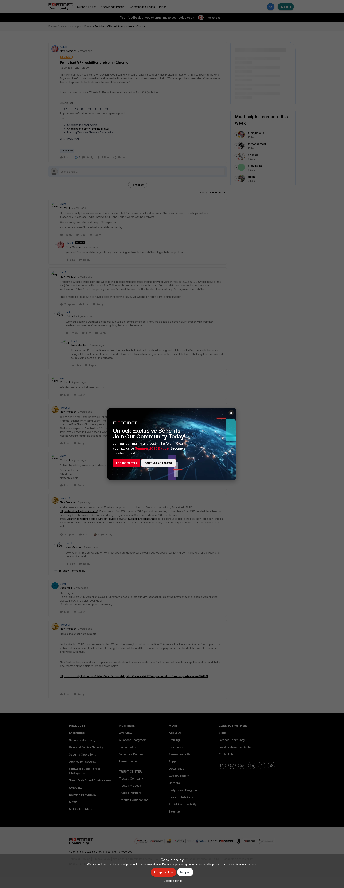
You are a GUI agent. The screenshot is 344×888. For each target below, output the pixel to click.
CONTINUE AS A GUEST (158, 463)
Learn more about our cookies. (239, 864)
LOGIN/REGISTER (126, 463)
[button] (172, 880)
